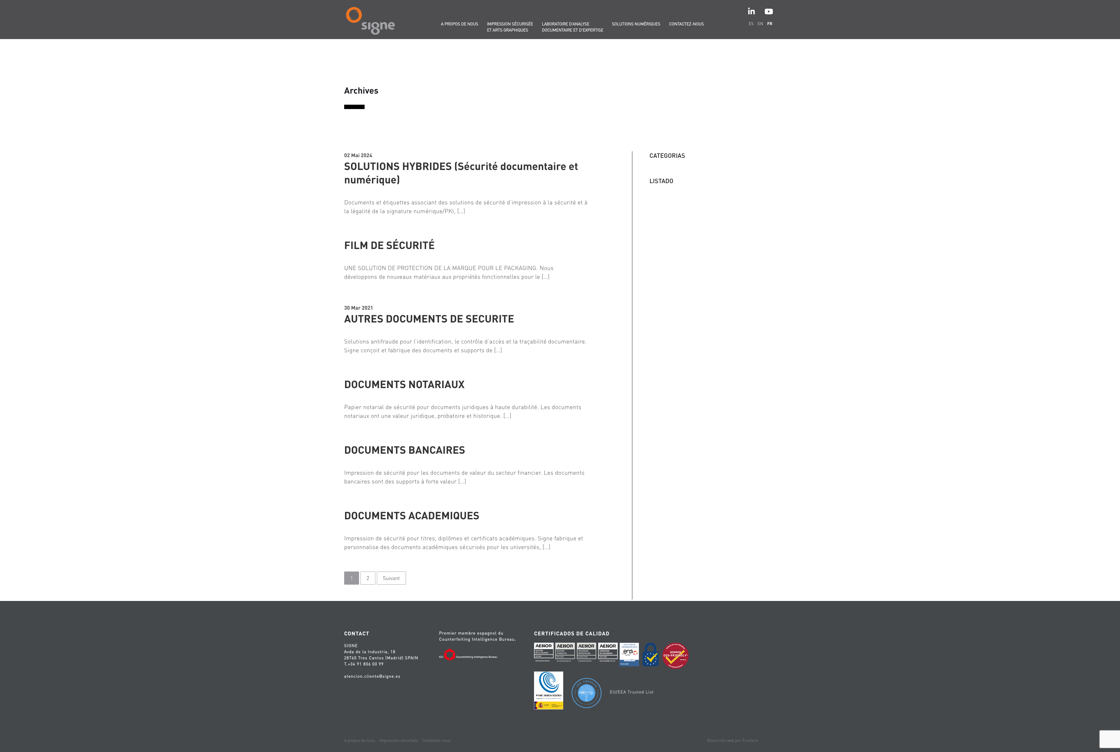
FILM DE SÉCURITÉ (389, 245)
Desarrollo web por (732, 740)
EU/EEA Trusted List (632, 692)
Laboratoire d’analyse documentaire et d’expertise (572, 27)
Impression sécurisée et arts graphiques (510, 27)
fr (769, 23)
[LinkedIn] (751, 11)
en (760, 23)
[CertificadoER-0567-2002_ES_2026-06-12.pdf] (544, 654)
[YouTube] (768, 11)
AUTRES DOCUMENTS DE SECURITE (429, 318)
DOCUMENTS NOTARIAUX (404, 384)
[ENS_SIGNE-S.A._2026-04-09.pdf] (629, 655)
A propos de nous (459, 24)
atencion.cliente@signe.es (372, 676)
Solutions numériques (636, 24)
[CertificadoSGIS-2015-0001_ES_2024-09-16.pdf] (608, 654)
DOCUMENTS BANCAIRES (404, 449)
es (751, 23)
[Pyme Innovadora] (548, 691)
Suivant (391, 578)
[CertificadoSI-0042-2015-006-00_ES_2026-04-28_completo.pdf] (586, 654)
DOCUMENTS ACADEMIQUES (411, 515)
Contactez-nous (686, 24)
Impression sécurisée (398, 740)
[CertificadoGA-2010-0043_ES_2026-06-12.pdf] (565, 654)
